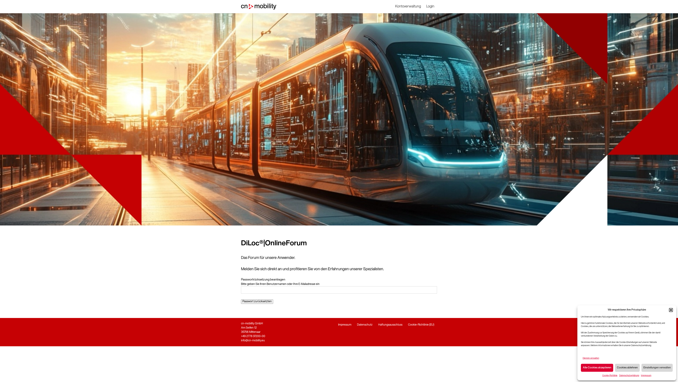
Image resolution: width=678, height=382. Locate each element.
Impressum (646, 376)
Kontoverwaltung (408, 6)
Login (430, 6)
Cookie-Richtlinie (609, 376)
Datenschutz (365, 324)
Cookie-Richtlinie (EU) (421, 324)
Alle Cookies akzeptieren (597, 367)
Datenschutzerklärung (629, 376)
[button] (671, 310)
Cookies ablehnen (627, 367)
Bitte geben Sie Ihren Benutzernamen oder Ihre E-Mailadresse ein (280, 284)
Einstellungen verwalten (657, 367)
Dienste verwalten (591, 358)
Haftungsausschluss (390, 324)
